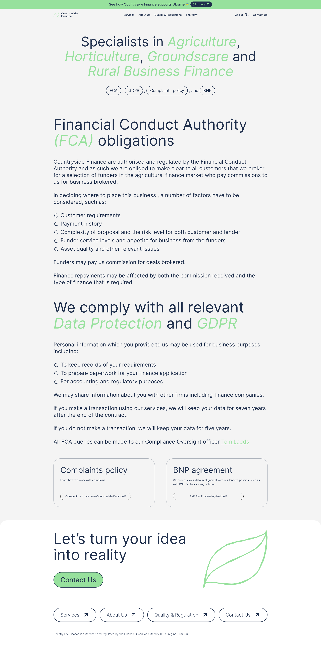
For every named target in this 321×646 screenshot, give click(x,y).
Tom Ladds (235, 441)
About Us (117, 615)
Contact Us (78, 580)
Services (70, 615)
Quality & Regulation (176, 615)
